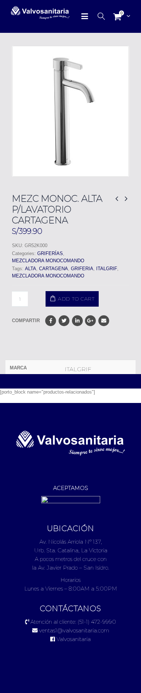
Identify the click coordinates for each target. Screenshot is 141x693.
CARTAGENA (53, 268)
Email (103, 320)
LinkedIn (77, 320)
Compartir (26, 320)
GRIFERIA (82, 268)
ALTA (30, 268)
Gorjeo (64, 320)
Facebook (50, 320)
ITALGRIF (106, 268)
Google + (90, 320)
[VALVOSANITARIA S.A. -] (31, 13)
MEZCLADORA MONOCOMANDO (48, 260)
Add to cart (76, 298)
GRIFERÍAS (50, 253)
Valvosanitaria (73, 639)
